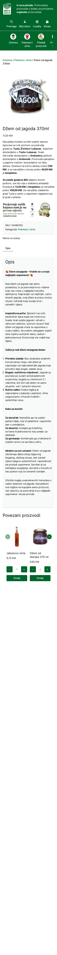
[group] (10, 41)
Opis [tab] (7, 248)
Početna (7, 60)
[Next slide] (49, 536)
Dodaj (17, 578)
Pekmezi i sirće (23, 60)
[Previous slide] (7, 536)
